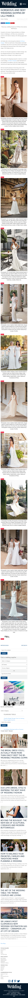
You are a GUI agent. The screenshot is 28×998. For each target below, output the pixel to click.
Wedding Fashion (3, 959)
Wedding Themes (3, 960)
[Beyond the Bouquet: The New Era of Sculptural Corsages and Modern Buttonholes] (14, 812)
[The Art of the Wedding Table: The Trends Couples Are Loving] (14, 880)
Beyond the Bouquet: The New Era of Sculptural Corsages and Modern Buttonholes (14, 824)
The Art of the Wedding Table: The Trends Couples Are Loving (13, 893)
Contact (2, 977)
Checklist (6, 718)
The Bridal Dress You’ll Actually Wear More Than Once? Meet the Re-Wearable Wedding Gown (14, 754)
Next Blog (23, 645)
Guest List (18, 718)
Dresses (2, 950)
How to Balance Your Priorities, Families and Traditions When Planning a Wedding (12, 857)
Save (3, 76)
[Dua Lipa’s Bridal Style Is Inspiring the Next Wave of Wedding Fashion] (14, 777)
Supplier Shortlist (11, 720)
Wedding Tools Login (4, 973)
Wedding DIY (3, 961)
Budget (2, 970)
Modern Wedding (14, 986)
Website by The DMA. (16, 992)
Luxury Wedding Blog (14, 994)
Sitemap (2, 978)
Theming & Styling (4, 954)
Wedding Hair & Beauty (4, 962)
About (2, 975)
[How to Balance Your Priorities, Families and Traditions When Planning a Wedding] (14, 845)
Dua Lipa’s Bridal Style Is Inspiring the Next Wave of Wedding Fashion (13, 790)
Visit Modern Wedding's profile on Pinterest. (14, 729)
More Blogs (3, 943)
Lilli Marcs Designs (12, 60)
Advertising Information (4, 976)
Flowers (2, 953)
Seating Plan (3, 966)
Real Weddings (3, 949)
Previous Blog (5, 645)
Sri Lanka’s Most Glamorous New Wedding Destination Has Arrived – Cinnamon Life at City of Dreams (14, 926)
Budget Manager (12, 718)
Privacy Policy (13, 993)
